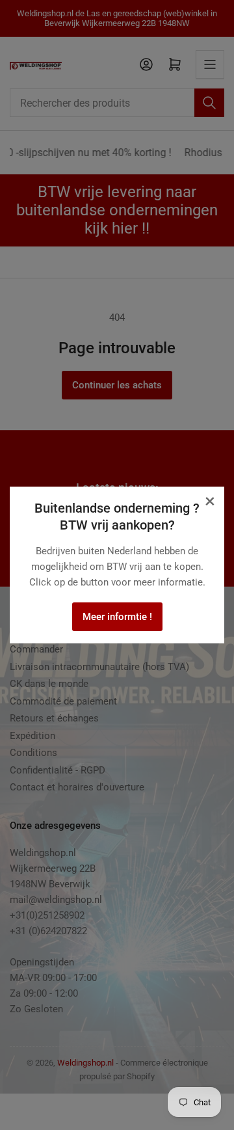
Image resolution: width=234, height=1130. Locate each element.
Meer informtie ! (117, 617)
